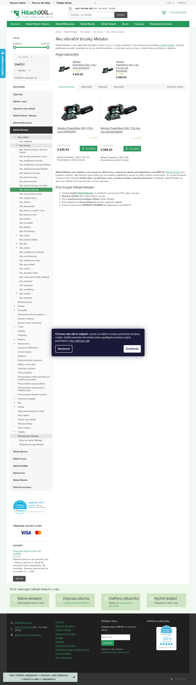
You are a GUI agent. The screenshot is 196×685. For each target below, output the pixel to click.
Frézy (20, 327)
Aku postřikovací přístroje (31, 252)
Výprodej (18, 94)
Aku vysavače (26, 285)
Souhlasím (132, 348)
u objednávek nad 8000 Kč (76, 603)
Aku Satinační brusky (29, 173)
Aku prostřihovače (28, 256)
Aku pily (23, 243)
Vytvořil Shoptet (180, 679)
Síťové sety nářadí (27, 419)
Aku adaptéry (25, 141)
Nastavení (64, 348)
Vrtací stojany (24, 427)
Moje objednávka (63, 657)
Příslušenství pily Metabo (31, 444)
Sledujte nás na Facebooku (28, 635)
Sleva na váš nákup (41, 3)
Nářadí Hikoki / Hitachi (25, 115)
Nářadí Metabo (21, 130)
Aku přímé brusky (28, 181)
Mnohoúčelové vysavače (30, 360)
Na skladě (25, 57)
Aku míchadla (26, 223)
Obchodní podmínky (65, 645)
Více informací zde (79, 341)
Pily (19, 403)
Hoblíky (21, 331)
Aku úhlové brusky (28, 177)
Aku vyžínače (25, 281)
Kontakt (59, 638)
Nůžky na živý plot (26, 364)
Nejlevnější (86, 87)
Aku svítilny (24, 268)
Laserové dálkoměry (28, 347)
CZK (169, 3)
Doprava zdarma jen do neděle (27, 552)
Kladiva (21, 339)
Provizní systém (63, 653)
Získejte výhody (64, 3)
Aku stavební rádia (28, 273)
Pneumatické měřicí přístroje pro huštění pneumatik (34, 378)
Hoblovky (22, 335)
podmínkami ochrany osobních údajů (115, 652)
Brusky (21, 306)
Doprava (59, 622)
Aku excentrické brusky (30, 194)
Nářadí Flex (19, 473)
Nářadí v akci (20, 101)
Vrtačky (21, 432)
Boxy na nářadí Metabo (30, 440)
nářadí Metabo (167, 45)
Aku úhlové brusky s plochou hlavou (33, 150)
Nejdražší (102, 87)
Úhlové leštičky (25, 423)
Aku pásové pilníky (28, 239)
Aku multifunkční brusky (31, 160)
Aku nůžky (24, 235)
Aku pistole (24, 248)
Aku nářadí (23, 137)
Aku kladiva (25, 227)
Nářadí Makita (20, 480)
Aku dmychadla (26, 206)
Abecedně (119, 87)
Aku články (24, 202)
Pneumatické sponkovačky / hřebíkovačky (31, 389)
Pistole (21, 407)
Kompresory (24, 343)
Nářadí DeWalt (20, 466)
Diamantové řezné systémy (31, 314)
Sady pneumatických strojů (31, 411)
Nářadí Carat (19, 458)
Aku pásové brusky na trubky (33, 185)
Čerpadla (22, 310)
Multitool (22, 356)
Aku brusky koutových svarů (33, 156)
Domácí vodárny (26, 318)
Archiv (19, 578)
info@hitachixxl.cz (23, 622)
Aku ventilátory (26, 289)
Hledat (121, 14)
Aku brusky (24, 145)
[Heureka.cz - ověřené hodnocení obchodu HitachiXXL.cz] (31, 507)
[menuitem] (15, 24)
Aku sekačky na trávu (29, 260)
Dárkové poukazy (22, 487)
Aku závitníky (25, 298)
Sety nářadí (23, 415)
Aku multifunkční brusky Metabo (35, 164)
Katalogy (59, 641)
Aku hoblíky (25, 219)
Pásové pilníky (25, 372)
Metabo (24, 70)
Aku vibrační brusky (29, 189)
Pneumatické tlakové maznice (32, 394)
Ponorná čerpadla (26, 398)
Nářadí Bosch (20, 451)
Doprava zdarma (18, 3)
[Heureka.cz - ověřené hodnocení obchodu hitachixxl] (166, 637)
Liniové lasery (24, 352)
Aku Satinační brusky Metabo (33, 169)
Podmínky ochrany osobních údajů (72, 649)
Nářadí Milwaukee (22, 123)
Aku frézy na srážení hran (32, 210)
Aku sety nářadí (27, 264)
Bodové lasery (25, 302)
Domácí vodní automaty (29, 323)
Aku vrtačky (25, 293)
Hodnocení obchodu (65, 634)
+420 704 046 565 (24, 627)
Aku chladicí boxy (27, 198)
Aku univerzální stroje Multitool (34, 277)
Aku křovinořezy (27, 231)
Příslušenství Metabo (28, 436)
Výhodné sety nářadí (24, 108)
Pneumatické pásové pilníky (31, 383)
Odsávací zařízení (27, 368)
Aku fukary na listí (28, 214)
